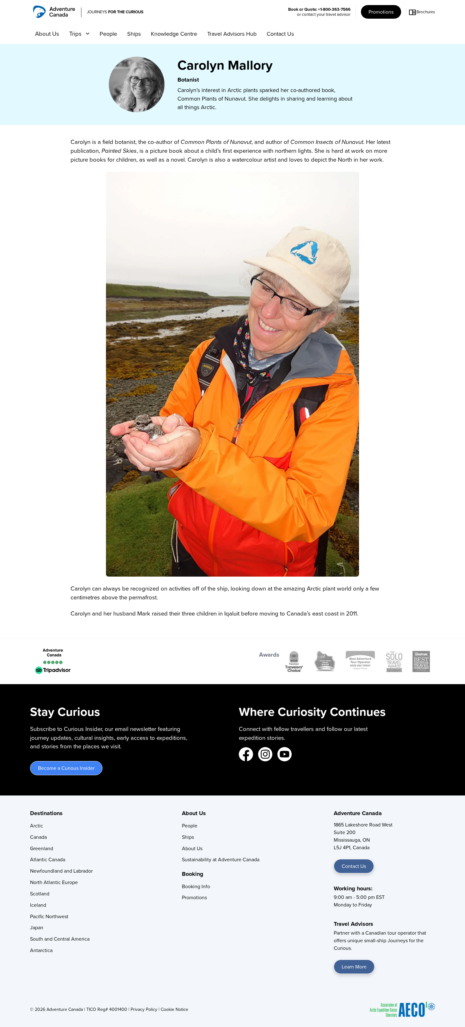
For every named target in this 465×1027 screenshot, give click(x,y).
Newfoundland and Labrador (61, 871)
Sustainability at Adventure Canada (220, 859)
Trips (76, 33)
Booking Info (196, 886)
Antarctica (41, 950)
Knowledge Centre (174, 34)
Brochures (426, 12)
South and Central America (60, 939)
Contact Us (280, 34)
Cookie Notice (174, 1009)
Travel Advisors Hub (232, 34)
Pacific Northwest (49, 916)
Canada (38, 837)
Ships (134, 34)
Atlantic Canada (47, 859)
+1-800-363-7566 (334, 9)
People (108, 34)
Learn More (354, 966)
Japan (36, 927)
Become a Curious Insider (66, 768)
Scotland (39, 893)
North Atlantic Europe (54, 882)
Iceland (38, 905)
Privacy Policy (144, 1009)
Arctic (36, 825)
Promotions (381, 11)
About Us (47, 33)
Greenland (41, 848)
